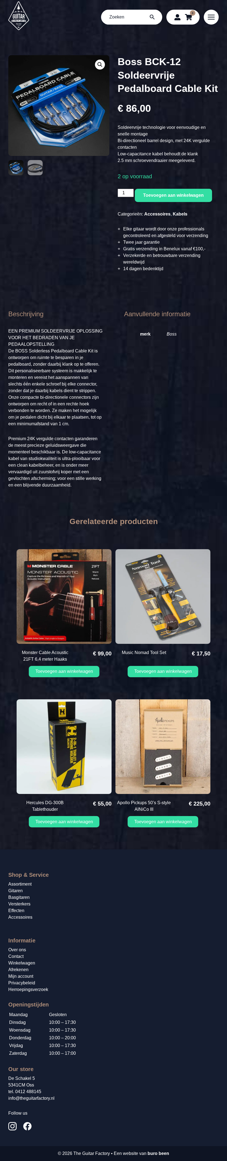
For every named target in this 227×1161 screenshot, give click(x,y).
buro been (158, 1153)
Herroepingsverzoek (28, 989)
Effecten (16, 910)
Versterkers (19, 904)
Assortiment (20, 884)
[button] (100, 65)
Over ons (17, 949)
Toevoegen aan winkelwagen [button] (64, 671)
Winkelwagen (21, 963)
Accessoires (157, 214)
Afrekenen (18, 969)
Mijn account (20, 976)
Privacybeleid (21, 983)
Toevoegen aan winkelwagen (173, 195)
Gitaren (15, 890)
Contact (16, 956)
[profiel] (177, 17)
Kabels (180, 214)
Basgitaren (19, 897)
